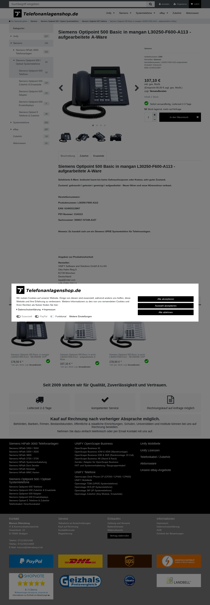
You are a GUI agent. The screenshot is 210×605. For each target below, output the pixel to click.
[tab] (67, 156)
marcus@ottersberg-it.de (30, 547)
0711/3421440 (25, 540)
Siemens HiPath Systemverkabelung (28, 462)
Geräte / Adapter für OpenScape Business (96, 462)
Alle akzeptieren (166, 298)
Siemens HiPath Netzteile (22, 469)
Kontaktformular (66, 530)
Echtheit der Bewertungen (170, 533)
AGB (159, 530)
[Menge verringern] (154, 119)
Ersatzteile (98, 155)
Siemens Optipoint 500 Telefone (94, 21)
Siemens (124, 13)
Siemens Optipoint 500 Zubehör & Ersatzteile (32, 490)
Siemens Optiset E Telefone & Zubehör (29, 500)
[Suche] (150, 4)
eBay (163, 13)
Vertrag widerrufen (119, 535)
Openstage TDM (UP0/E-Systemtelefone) (96, 483)
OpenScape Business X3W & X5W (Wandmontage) (101, 451)
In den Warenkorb (179, 117)
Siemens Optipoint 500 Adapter (25, 493)
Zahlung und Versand (118, 523)
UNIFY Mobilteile (83, 480)
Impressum (162, 523)
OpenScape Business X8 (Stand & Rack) (96, 458)
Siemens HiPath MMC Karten (24, 472)
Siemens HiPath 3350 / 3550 (24, 448)
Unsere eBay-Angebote (155, 470)
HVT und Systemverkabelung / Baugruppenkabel (100, 465)
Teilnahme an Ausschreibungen (74, 523)
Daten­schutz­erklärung (168, 526)
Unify (109, 13)
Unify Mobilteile (150, 443)
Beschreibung (68, 155)
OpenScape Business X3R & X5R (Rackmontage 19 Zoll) (104, 455)
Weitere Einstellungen (80, 316)
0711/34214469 (26, 544)
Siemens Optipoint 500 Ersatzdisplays (28, 497)
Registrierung (65, 533)
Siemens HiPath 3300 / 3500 (24, 451)
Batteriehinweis (115, 526)
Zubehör (177, 13)
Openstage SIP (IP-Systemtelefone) (93, 490)
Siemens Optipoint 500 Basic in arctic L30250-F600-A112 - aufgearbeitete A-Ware (78, 357)
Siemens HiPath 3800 (20, 455)
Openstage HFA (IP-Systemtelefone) (93, 487)
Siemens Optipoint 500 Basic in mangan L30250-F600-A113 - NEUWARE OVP (30, 356)
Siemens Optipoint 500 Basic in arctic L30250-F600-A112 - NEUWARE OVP (127, 356)
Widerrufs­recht (115, 530)
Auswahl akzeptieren (166, 305)
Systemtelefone (144, 13)
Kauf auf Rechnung (68, 526)
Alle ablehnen (166, 312)
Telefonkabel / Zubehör (155, 457)
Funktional (60, 316)
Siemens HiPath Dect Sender (24, 465)
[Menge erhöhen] (154, 115)
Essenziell (27, 316)
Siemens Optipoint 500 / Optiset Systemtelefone (59, 21)
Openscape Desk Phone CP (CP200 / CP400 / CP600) (103, 476)
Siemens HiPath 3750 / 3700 (24, 458)
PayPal (43, 316)
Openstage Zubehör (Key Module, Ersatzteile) (98, 494)
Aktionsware (192, 13)
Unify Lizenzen (150, 450)
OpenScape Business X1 (87, 448)
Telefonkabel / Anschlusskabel (24, 504)
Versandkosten (35, 365)
